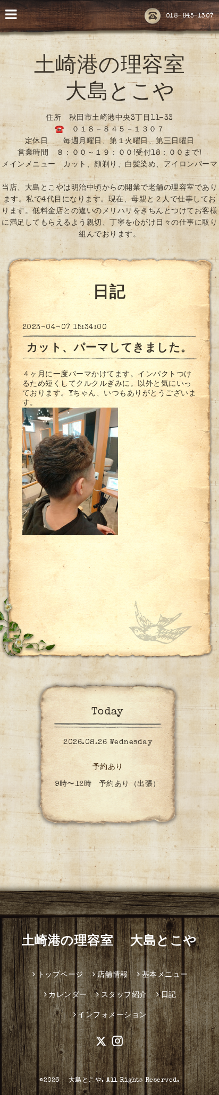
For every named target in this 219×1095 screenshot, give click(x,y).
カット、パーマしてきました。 (109, 348)
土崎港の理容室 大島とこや (109, 941)
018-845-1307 (190, 16)
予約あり (107, 767)
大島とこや (82, 1081)
